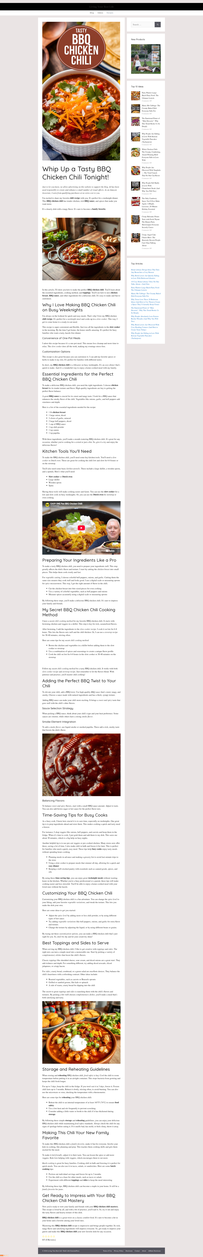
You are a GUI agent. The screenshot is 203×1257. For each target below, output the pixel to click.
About (144, 1251)
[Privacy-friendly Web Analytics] (4, 1255)
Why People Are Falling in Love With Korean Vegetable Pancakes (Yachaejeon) (145, 335)
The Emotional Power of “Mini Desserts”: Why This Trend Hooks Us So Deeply (145, 310)
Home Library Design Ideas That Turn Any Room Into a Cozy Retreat (145, 270)
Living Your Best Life (101, 7)
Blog (92, 13)
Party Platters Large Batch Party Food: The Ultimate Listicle (150, 95)
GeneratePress (74, 1251)
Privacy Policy (118, 1251)
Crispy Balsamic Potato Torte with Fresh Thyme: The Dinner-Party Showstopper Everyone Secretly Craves (151, 221)
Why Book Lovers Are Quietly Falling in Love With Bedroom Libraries (145, 276)
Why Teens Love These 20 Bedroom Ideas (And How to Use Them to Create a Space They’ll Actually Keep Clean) (145, 302)
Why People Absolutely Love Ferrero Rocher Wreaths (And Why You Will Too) (145, 319)
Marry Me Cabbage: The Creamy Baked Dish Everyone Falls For (151, 108)
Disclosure (129, 1251)
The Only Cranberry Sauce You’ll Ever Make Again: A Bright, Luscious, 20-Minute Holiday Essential (151, 203)
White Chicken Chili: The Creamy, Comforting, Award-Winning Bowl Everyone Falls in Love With (151, 154)
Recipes (110, 13)
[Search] (158, 24)
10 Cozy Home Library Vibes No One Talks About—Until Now (145, 282)
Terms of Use (107, 1251)
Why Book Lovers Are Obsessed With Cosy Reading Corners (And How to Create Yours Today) (145, 327)
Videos (100, 13)
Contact (137, 1251)
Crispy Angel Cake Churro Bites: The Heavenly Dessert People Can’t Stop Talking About (151, 240)
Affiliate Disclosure (154, 1251)
